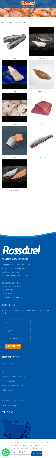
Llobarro (41, 157)
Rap (14, 91)
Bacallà (41, 58)
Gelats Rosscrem (9, 390)
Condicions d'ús (17, 400)
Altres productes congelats (13, 385)
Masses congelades (10, 381)
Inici (3, 23)
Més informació (21, 453)
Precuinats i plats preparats (13, 376)
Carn (4, 372)
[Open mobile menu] (3, 3)
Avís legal (5, 400)
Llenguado (41, 91)
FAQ (27, 400)
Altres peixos (15, 190)
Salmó (14, 157)
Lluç (14, 58)
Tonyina (41, 124)
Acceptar (37, 454)
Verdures (6, 367)
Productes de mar (14, 23)
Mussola (15, 124)
